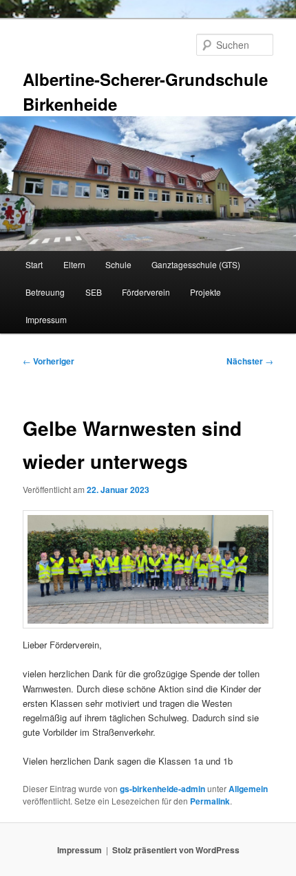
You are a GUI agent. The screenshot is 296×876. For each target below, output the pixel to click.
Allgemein (248, 788)
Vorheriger (48, 361)
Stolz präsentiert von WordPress (176, 850)
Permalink (210, 801)
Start (34, 264)
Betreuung (45, 292)
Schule (118, 264)
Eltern (74, 264)
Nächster (249, 361)
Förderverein (146, 292)
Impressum (46, 319)
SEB (93, 292)
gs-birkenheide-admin (162, 788)
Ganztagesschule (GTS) (195, 264)
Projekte (205, 292)
